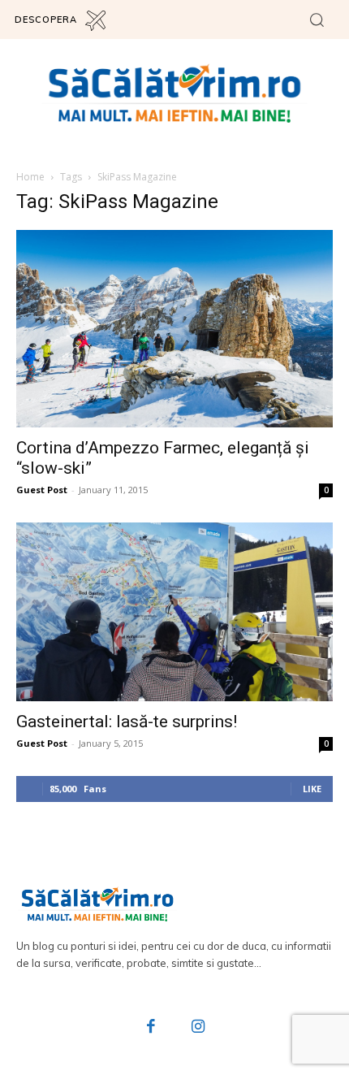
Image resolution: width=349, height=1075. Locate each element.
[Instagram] (198, 1027)
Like (312, 788)
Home (30, 177)
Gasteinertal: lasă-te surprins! (126, 721)
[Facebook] (151, 1027)
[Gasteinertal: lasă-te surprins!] (174, 611)
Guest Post (41, 489)
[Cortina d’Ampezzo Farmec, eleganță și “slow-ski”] (174, 329)
